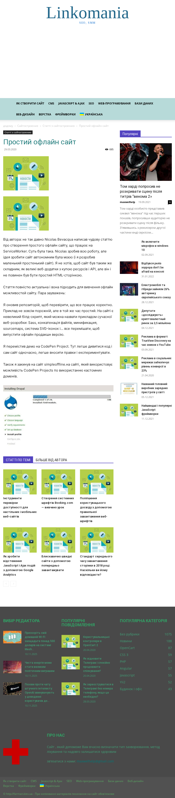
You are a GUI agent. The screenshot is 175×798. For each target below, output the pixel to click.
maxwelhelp (127, 202)
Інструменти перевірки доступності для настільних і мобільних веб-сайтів (20, 507)
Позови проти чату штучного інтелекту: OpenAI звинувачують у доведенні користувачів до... (39, 692)
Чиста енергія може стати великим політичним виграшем (39, 667)
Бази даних (144, 103)
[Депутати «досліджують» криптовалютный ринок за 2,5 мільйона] (129, 315)
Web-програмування (114, 103)
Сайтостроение (27, 126)
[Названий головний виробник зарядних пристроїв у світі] (129, 388)
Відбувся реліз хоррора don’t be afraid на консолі (153, 267)
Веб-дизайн (25, 114)
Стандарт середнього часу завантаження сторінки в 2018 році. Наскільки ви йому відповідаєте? (96, 565)
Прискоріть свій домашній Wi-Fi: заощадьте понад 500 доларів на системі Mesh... (40, 641)
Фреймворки (65, 114)
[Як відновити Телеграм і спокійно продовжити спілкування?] (71, 663)
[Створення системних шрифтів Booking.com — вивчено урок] (58, 481)
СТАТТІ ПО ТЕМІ (18, 460)
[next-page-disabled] (13, 584)
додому (8, 126)
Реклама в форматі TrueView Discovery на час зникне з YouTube (156, 340)
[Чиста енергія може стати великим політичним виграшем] (12, 667)
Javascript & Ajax (71, 103)
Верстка (45, 114)
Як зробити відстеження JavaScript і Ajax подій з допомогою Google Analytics (19, 565)
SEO (91, 103)
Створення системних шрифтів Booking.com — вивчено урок (57, 502)
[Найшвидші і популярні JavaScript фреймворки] (129, 410)
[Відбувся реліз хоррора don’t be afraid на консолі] (129, 267)
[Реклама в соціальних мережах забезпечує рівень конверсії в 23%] (129, 362)
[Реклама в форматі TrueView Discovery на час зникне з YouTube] (129, 341)
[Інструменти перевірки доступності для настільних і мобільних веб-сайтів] (20, 481)
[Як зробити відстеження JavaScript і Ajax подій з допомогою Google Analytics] (20, 539)
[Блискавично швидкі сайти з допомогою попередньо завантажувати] (58, 539)
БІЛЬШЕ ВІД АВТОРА (51, 460)
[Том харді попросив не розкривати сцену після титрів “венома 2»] (146, 162)
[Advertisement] (87, 64)
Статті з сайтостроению (59, 126)
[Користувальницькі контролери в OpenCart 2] (71, 641)
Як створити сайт (30, 103)
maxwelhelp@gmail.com (95, 761)
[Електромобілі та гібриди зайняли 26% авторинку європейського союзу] (129, 289)
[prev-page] (6, 584)
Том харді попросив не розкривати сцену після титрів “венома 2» (141, 191)
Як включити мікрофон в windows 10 (155, 246)
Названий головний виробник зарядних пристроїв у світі (155, 388)
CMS (51, 103)
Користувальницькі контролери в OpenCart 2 (96, 641)
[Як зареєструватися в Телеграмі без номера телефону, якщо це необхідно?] (71, 688)
